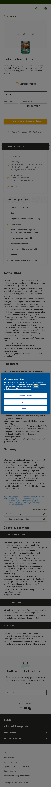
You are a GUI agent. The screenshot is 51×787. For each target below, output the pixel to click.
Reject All (25, 408)
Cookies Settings (25, 396)
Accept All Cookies (25, 402)
